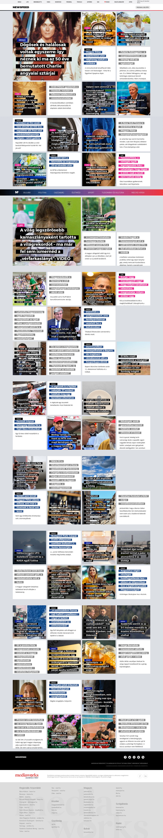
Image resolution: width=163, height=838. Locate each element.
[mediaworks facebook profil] (140, 776)
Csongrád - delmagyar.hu (28, 802)
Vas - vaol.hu (56, 788)
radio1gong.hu (121, 827)
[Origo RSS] (143, 757)
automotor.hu (88, 794)
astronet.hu (88, 791)
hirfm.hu (119, 829)
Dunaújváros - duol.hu (27, 805)
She (98, 2)
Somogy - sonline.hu (26, 826)
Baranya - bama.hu (26, 794)
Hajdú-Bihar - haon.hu (27, 813)
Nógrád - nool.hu (25, 823)
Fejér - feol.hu (24, 807)
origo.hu (54, 813)
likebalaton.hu (88, 802)
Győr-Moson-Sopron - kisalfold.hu (31, 810)
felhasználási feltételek (113, 763)
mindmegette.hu (89, 807)
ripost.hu (119, 788)
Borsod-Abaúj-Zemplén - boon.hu (31, 799)
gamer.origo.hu (89, 799)
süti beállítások (126, 763)
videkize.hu (88, 818)
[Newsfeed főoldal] (20, 757)
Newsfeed (58, 2)
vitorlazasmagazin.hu (91, 815)
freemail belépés (143, 7)
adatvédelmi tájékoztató (98, 763)
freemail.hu (120, 807)
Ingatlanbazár (119, 2)
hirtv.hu (54, 810)
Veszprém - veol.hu (58, 790)
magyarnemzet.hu (58, 805)
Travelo (79, 2)
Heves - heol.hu (24, 815)
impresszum (135, 763)
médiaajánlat (144, 763)
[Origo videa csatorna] (138, 757)
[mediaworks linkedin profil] (145, 776)
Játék (130, 2)
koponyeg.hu (120, 810)
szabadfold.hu (56, 807)
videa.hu (119, 813)
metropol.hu (120, 790)
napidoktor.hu (88, 805)
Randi (107, 2)
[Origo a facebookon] (125, 757)
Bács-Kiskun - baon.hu (27, 791)
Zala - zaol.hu (56, 793)
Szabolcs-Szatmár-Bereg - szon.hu (31, 828)
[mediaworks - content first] (26, 776)
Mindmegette (38, 2)
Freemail (69, 2)
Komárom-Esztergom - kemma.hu (31, 821)
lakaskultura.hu (89, 797)
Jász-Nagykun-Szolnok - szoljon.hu (31, 818)
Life (27, 2)
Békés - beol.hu (24, 797)
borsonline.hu (88, 832)
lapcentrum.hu (121, 815)
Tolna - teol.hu (24, 831)
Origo (19, 2)
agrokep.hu (56, 827)
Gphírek (89, 2)
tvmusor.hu (87, 821)
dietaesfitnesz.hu (90, 813)
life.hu (118, 793)
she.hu (118, 796)
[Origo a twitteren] (129, 757)
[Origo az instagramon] (134, 757)
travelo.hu (87, 810)
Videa (48, 2)
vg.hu (53, 824)
